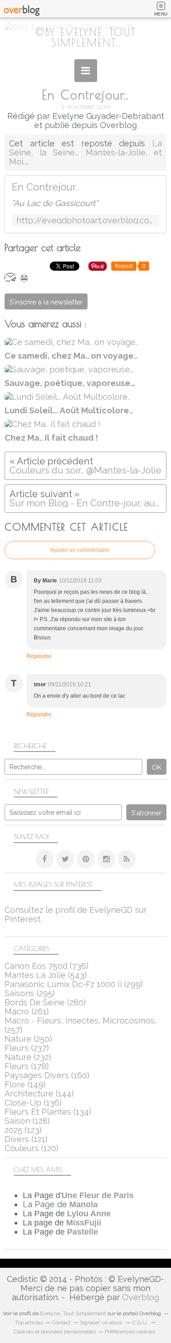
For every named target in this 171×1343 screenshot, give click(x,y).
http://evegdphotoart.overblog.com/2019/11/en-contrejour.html (85, 220)
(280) (45, 1002)
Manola (83, 1204)
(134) (48, 1112)
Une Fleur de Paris (98, 1195)
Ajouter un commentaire (79, 550)
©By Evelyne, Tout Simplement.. (85, 37)
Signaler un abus (101, 1322)
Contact (61, 1322)
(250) (28, 1039)
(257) (81, 1025)
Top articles (29, 1322)
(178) (27, 1066)
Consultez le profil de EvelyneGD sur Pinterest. (76, 914)
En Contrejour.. (46, 187)
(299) (74, 984)
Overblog (140, 1297)
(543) (46, 975)
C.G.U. (140, 1322)
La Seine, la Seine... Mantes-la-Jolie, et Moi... (85, 152)
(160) (47, 1075)
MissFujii (83, 1222)
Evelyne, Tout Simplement (73, 1313)
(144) (39, 1093)
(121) (26, 1139)
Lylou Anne (89, 1213)
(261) (27, 1011)
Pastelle (82, 1231)
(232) (28, 1057)
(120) (31, 1148)
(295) (30, 993)
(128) (27, 1121)
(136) (33, 1102)
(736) (46, 966)
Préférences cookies (130, 1331)
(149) (25, 1084)
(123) (23, 1130)
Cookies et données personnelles (55, 1331)
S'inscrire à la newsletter (46, 302)
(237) (27, 1048)
